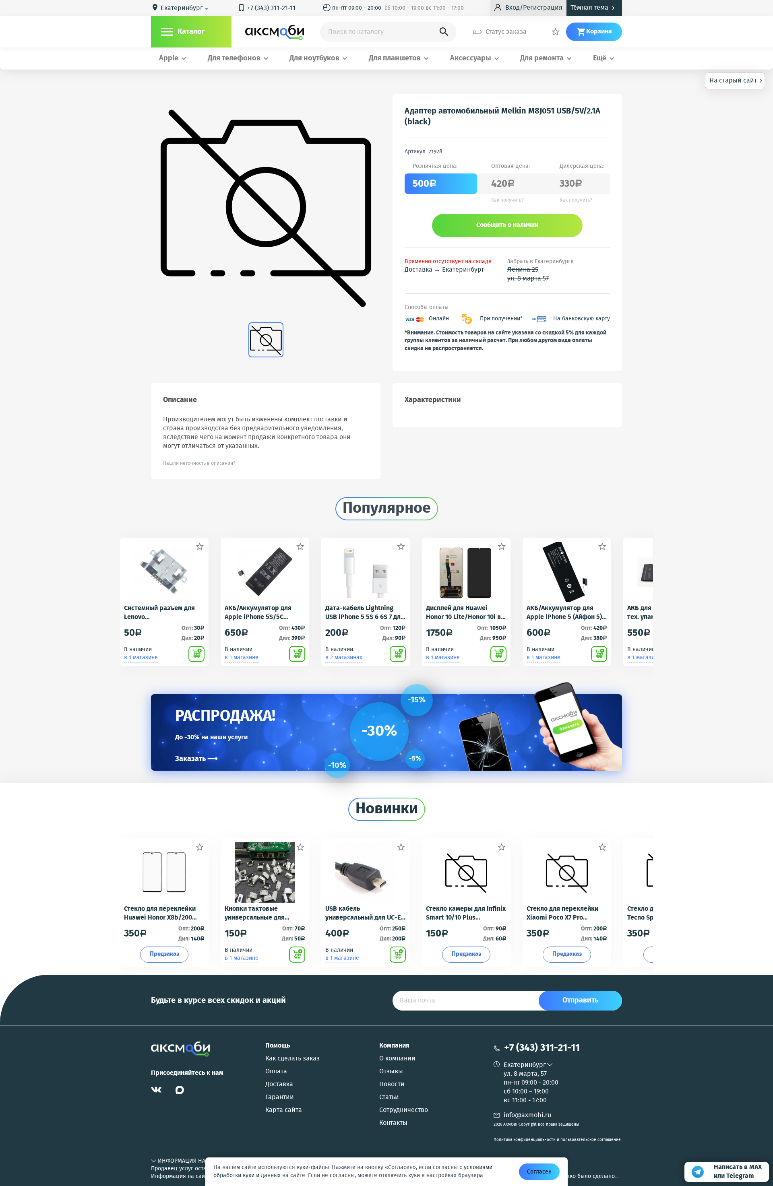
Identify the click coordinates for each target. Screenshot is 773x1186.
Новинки (386, 809)
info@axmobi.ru (527, 1115)
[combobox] (186, 8)
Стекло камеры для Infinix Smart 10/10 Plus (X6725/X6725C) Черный (466, 913)
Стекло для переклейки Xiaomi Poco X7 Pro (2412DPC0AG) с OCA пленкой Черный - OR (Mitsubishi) (562, 913)
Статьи (389, 1097)
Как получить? (507, 200)
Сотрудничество (403, 1110)
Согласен (539, 1171)
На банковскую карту (581, 319)
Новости (392, 1084)
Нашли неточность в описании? (199, 463)
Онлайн (439, 319)
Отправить (580, 1000)
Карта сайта (283, 1110)
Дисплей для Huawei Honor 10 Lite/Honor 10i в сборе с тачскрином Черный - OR (463, 613)
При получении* (501, 319)
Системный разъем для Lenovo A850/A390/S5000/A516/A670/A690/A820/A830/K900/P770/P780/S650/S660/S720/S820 (164, 613)
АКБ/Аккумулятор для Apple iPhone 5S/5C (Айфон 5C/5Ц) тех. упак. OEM (262, 613)
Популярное (387, 508)
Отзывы (391, 1071)
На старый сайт (736, 80)
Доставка (279, 1084)
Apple (168, 59)
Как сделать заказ (292, 1058)
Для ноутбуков (314, 59)
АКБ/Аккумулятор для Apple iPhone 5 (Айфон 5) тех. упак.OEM (564, 613)
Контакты (393, 1123)
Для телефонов (234, 59)
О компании (397, 1058)
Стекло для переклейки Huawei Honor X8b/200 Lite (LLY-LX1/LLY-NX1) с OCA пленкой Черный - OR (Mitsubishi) (163, 913)
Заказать (196, 759)
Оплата (276, 1071)
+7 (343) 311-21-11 (267, 8)
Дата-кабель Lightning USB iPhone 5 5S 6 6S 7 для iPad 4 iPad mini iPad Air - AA (364, 613)
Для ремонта (542, 59)
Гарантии (279, 1097)
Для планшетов (395, 59)
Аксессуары (470, 59)
